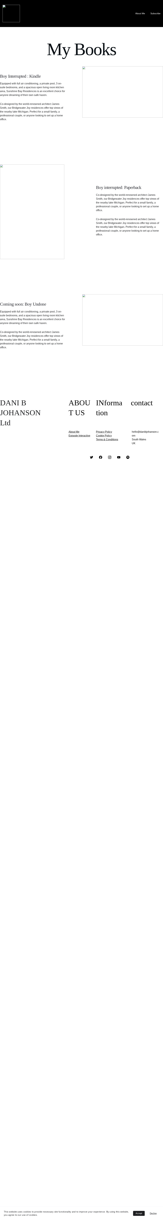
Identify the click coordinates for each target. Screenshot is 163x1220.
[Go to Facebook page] (100, 457)
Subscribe (155, 13)
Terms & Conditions (107, 439)
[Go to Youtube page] (118, 457)
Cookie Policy (104, 435)
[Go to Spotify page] (127, 457)
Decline (153, 1213)
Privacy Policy (104, 431)
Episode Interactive (79, 435)
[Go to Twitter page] (91, 457)
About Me (140, 13)
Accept (139, 1213)
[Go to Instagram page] (109, 457)
